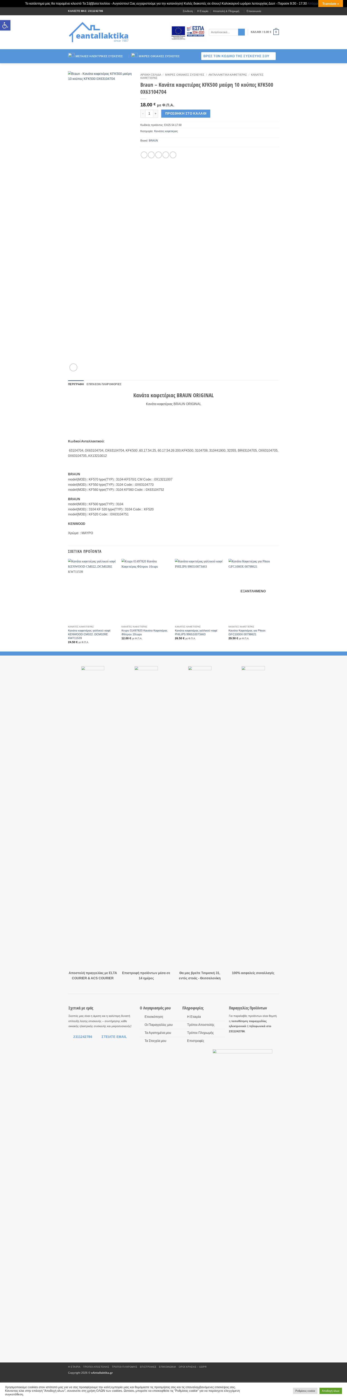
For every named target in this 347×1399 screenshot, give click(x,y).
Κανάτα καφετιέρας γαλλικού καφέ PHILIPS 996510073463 (196, 632)
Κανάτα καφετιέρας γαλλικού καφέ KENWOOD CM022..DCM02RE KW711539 (89, 634)
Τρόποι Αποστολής (96, 1366)
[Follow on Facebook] (265, 11)
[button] (5, 25)
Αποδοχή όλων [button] (331, 1390)
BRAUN (153, 140)
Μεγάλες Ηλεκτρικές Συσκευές (99, 56)
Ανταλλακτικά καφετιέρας (227, 74)
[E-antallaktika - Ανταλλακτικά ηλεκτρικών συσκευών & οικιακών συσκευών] (99, 32)
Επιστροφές (148, 1366)
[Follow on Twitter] (273, 11)
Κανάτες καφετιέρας (166, 131)
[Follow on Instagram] (269, 11)
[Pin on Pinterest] (165, 155)
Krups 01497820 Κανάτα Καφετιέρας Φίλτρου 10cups (144, 632)
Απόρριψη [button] (314, 3)
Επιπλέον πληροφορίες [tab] (104, 384)
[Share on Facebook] (144, 155)
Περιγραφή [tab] (76, 384)
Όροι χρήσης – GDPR (193, 1366)
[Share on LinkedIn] (173, 155)
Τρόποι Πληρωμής (124, 1366)
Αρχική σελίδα (150, 74)
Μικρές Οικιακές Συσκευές (159, 56)
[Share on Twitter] (151, 155)
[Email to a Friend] (158, 155)
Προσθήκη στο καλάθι (185, 113)
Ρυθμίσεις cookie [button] (305, 1390)
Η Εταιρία (202, 11)
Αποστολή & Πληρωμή (226, 11)
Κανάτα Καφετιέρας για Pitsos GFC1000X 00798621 (247, 632)
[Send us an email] (277, 11)
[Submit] (241, 32)
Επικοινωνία (254, 11)
